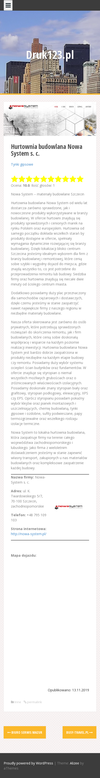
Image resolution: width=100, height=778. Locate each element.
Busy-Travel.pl (77, 732)
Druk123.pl (50, 54)
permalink (34, 702)
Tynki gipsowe (22, 164)
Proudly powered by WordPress (28, 763)
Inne (18, 702)
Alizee (74, 763)
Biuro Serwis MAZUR (26, 732)
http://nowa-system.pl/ (28, 534)
